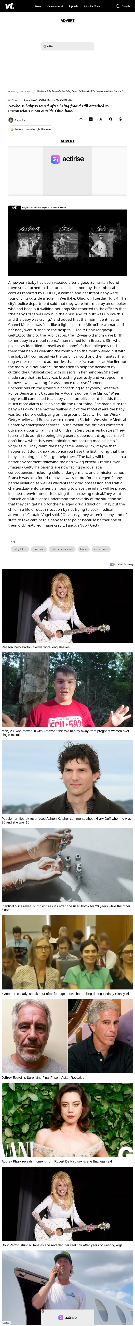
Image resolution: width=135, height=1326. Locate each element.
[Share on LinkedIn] (90, 119)
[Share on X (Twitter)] (100, 119)
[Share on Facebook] (110, 119)
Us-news (26, 91)
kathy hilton (20, 549)
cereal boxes (101, 549)
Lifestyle (73, 6)
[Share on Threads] (120, 119)
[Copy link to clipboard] (81, 119)
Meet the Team (92, 6)
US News (12, 100)
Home (11, 91)
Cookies (6, 1323)
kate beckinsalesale (62, 549)
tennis (83, 549)
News (38, 6)
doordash (39, 549)
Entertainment (55, 6)
